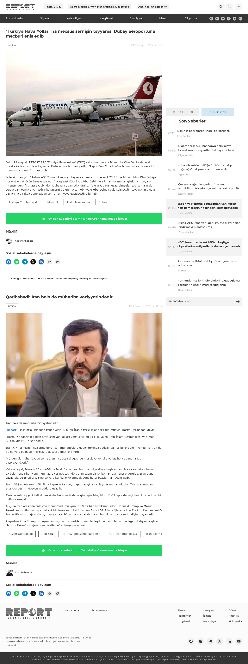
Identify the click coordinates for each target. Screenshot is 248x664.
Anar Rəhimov (23, 572)
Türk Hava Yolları (78, 202)
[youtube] (240, 18)
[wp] (16, 261)
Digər (189, 18)
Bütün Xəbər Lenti (178, 301)
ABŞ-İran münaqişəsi (123, 533)
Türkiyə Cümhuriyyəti (23, 202)
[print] (49, 261)
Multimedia (235, 621)
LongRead (184, 621)
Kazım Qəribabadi (21, 533)
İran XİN (47, 533)
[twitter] (229, 18)
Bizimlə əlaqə (99, 610)
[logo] (20, 6)
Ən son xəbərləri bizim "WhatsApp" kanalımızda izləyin (87, 218)
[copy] (57, 261)
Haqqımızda (72, 610)
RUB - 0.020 (185, 112)
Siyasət (182, 610)
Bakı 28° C (220, 112)
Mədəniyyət (210, 621)
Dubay (102, 202)
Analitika (234, 615)
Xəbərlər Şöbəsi (24, 240)
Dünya (232, 610)
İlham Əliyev (53, 6)
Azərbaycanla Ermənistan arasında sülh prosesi (99, 6)
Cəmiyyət (208, 610)
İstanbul (52, 202)
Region (12, 45)
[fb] (211, 18)
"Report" (11, 429)
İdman (207, 615)
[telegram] (223, 18)
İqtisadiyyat (184, 615)
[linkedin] (234, 18)
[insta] (217, 18)
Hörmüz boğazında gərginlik (81, 533)
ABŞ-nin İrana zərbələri (152, 6)
